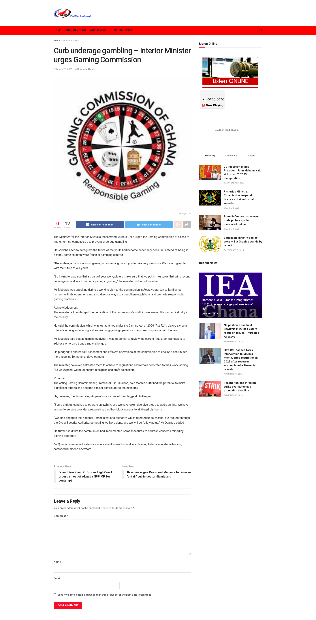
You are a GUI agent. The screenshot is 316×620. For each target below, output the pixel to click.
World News (98, 30)
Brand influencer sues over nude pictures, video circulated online (241, 220)
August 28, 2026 (212, 313)
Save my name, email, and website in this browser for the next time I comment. (104, 594)
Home (57, 30)
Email (57, 578)
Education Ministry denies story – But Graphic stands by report (243, 241)
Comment (61, 516)
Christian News (121, 30)
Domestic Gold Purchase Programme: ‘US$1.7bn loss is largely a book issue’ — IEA (229, 304)
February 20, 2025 (63, 69)
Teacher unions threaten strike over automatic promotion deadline (240, 386)
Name (57, 561)
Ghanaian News (75, 30)
